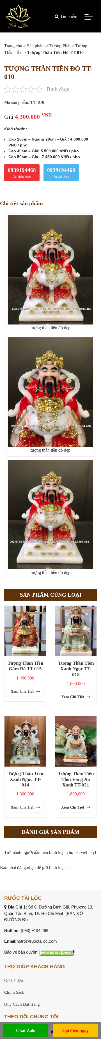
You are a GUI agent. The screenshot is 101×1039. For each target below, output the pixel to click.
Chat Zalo (25, 1030)
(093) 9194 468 (34, 930)
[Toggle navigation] (89, 16)
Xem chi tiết (23, 691)
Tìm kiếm (68, 16)
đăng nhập (26, 867)
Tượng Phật (59, 45)
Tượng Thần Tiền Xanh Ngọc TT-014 (25, 779)
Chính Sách (14, 992)
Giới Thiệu (13, 980)
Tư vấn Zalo (61, 172)
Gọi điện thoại (22, 172)
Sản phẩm (36, 45)
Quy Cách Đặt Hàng (22, 1004)
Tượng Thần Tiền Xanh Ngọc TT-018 (76, 668)
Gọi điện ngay (75, 1030)
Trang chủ (13, 45)
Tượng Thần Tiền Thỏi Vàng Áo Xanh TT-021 (76, 779)
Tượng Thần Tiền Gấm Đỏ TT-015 (25, 665)
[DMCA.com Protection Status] (57, 952)
